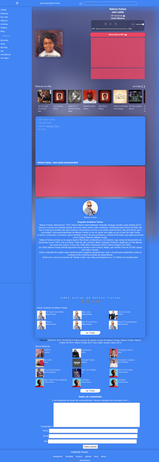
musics (79, 456)
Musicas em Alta (43, 86)
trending (69, 456)
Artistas (4, 24)
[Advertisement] (16, 92)
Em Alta (4, 17)
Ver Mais (5, 58)
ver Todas (90, 333)
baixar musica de (82, 340)
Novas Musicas (42, 346)
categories (58, 456)
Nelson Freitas (127, 340)
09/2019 (52, 340)
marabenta (5, 54)
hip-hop (4, 47)
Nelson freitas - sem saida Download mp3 (58, 162)
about (103, 456)
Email (45, 436)
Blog (3, 31)
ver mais (137, 86)
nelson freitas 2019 (83, 342)
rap (2, 51)
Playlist (4, 27)
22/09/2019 (67, 340)
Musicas (4, 13)
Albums (4, 20)
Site (45, 441)
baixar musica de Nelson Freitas (105, 340)
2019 (59, 340)
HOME (3, 10)
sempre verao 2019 (112, 342)
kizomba (4, 40)
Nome (45, 430)
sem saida (98, 342)
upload (88, 456)
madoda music (79, 451)
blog (96, 456)
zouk (3, 44)
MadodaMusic (85, 460)
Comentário (47, 426)
